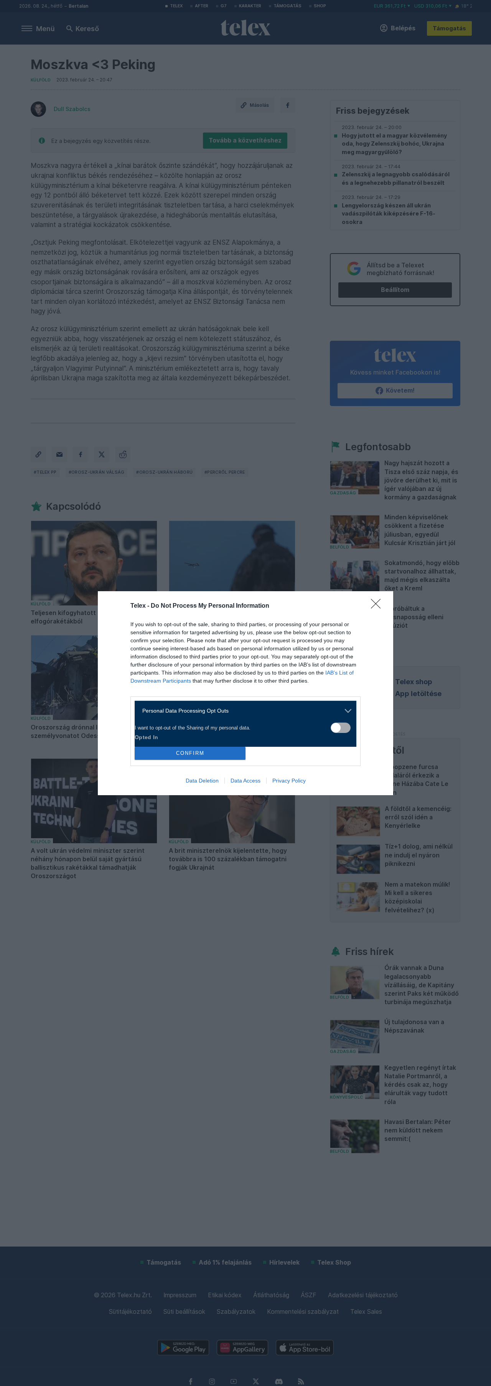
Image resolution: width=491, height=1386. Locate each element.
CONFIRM (190, 753)
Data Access (245, 781)
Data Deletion (202, 781)
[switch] (341, 728)
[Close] (378, 606)
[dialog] (245, 693)
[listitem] (243, 711)
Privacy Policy (289, 781)
